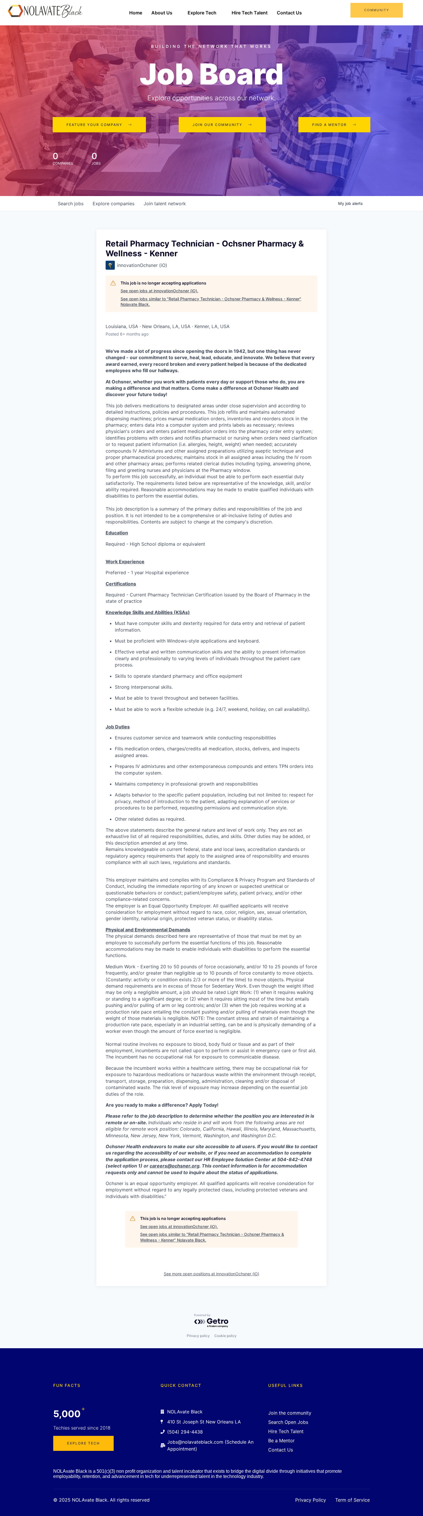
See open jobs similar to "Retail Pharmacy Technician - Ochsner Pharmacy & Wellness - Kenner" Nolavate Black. (211, 301)
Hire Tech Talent (250, 13)
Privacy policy (198, 1336)
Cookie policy (225, 1336)
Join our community (217, 125)
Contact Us (289, 13)
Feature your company (94, 125)
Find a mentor (329, 125)
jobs (70, 203)
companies (113, 203)
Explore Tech (202, 13)
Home (135, 13)
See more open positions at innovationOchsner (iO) (211, 1273)
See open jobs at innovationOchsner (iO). (159, 290)
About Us (161, 13)
